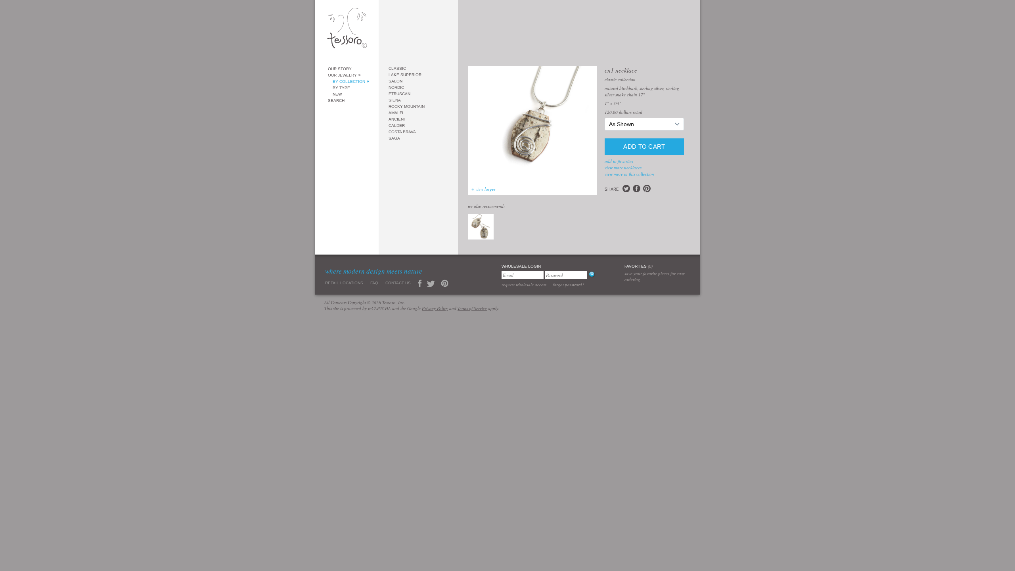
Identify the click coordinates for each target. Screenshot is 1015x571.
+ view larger (483, 189)
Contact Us (398, 283)
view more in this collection (629, 174)
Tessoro (347, 30)
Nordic (396, 87)
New (337, 94)
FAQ (374, 283)
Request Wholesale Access (524, 284)
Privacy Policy (435, 308)
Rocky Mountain (407, 106)
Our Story (340, 69)
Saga (394, 138)
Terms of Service (472, 308)
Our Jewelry (342, 75)
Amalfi (396, 113)
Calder (397, 125)
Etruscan (399, 94)
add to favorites (619, 161)
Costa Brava (402, 132)
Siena (395, 100)
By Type (341, 88)
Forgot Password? (568, 284)
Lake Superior (405, 75)
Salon (395, 81)
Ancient (397, 119)
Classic (397, 68)
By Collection (349, 81)
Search (336, 100)
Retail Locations (344, 283)
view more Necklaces (623, 168)
